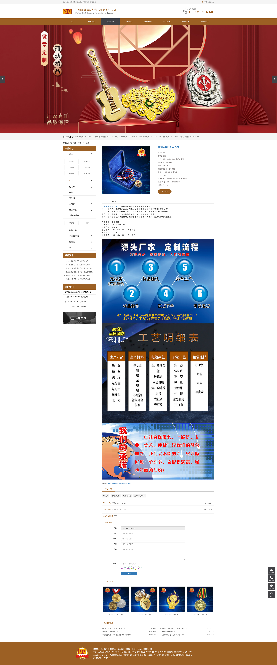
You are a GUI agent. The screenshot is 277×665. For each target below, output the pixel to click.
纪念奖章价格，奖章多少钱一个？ (173, 635)
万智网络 (107, 658)
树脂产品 (73, 230)
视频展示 (129, 22)
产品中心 (110, 22)
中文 (201, 2)
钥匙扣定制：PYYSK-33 (189, 137)
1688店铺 (211, 2)
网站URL (182, 655)
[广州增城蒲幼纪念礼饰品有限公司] (67, 11)
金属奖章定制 (115, 496)
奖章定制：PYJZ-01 (119, 503)
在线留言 (186, 22)
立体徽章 (87, 173)
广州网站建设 (97, 658)
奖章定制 (105, 496)
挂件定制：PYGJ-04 (170, 137)
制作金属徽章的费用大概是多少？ (77, 261)
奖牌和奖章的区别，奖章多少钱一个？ (175, 628)
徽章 (71, 154)
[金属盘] (138, 79)
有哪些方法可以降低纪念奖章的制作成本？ (117, 635)
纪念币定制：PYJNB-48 (128, 137)
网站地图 (176, 655)
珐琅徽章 (71, 161)
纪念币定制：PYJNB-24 (84, 137)
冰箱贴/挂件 (74, 215)
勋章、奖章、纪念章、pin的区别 (114, 628)
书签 (71, 193)
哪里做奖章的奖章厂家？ (111, 632)
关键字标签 (160, 655)
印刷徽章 (87, 167)
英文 (205, 2)
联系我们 (205, 22)
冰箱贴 (71, 223)
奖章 (87, 143)
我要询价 (164, 191)
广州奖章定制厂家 (109, 206)
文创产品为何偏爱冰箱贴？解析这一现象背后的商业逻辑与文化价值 (80, 268)
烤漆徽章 (87, 161)
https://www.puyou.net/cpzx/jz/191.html (119, 483)
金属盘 (72, 242)
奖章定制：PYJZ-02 (168, 147)
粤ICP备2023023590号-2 (147, 655)
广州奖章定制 (127, 496)
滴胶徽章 (71, 167)
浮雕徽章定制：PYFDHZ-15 (106, 137)
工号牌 (72, 204)
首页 (72, 22)
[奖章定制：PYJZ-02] (126, 170)
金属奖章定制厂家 (139, 496)
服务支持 (148, 22)
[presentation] (2, 79)
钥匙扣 (72, 198)
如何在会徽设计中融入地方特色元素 (78, 275)
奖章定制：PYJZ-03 (119, 509)
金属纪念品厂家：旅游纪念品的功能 (78, 279)
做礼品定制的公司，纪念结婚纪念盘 (78, 265)
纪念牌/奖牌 (74, 236)
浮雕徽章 (71, 173)
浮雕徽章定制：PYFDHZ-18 (150, 137)
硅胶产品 (73, 210)
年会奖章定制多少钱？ (169, 632)
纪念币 (72, 187)
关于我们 (91, 22)
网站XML (189, 655)
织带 (71, 248)
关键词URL (168, 655)
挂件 (87, 223)
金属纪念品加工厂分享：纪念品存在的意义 (80, 272)
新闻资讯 (167, 22)
